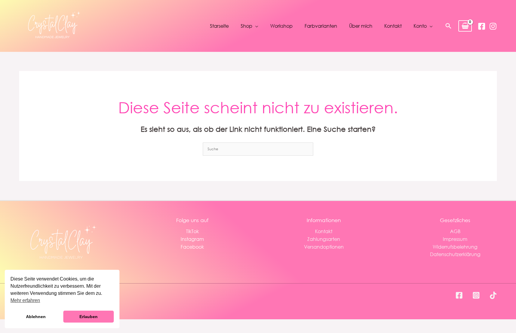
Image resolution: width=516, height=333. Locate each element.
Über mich (360, 26)
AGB (455, 231)
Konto (420, 26)
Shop (246, 26)
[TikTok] (493, 295)
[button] (448, 26)
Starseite (219, 26)
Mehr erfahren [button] (25, 300)
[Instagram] (493, 26)
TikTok (192, 231)
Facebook (192, 247)
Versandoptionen (324, 247)
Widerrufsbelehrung (455, 247)
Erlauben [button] (88, 316)
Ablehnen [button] (36, 316)
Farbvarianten (321, 26)
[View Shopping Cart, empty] (465, 26)
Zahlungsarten (323, 239)
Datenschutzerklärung (455, 254)
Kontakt (393, 26)
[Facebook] (482, 26)
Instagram (192, 239)
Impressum (455, 239)
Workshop (281, 26)
